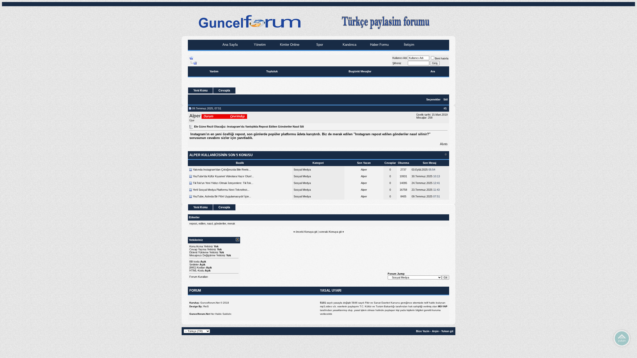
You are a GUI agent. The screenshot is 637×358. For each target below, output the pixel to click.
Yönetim (259, 44)
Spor (319, 44)
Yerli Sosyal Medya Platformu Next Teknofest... (221, 189)
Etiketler (194, 217)
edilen (202, 223)
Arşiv (435, 331)
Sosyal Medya (302, 169)
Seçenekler (433, 99)
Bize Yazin (422, 331)
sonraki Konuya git (330, 231)
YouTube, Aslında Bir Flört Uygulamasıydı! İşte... (222, 196)
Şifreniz (396, 63)
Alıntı (444, 144)
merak (231, 223)
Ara (432, 71)
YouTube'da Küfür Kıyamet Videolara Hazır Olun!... (223, 176)
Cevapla (224, 90)
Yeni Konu (200, 90)
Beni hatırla (441, 58)
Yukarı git (447, 331)
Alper (195, 115)
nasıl (210, 223)
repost (193, 223)
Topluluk (272, 71)
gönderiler (220, 223)
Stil (445, 99)
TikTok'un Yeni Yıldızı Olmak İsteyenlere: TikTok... (223, 182)
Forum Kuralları (198, 276)
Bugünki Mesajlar (360, 71)
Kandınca (349, 44)
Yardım (214, 71)
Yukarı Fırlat (622, 338)
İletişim (408, 44)
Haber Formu (379, 44)
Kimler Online (289, 44)
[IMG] (192, 267)
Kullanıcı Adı (399, 57)
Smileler (194, 264)
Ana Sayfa (229, 44)
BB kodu (194, 261)
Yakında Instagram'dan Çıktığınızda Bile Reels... (222, 169)
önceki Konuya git (306, 231)
